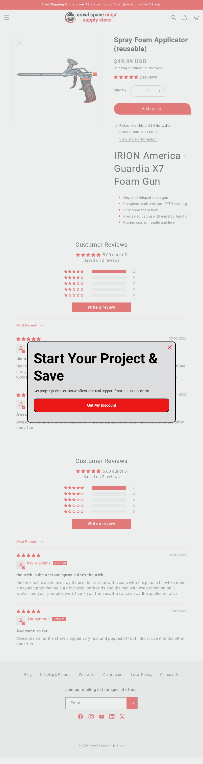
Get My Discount (101, 405)
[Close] (170, 347)
